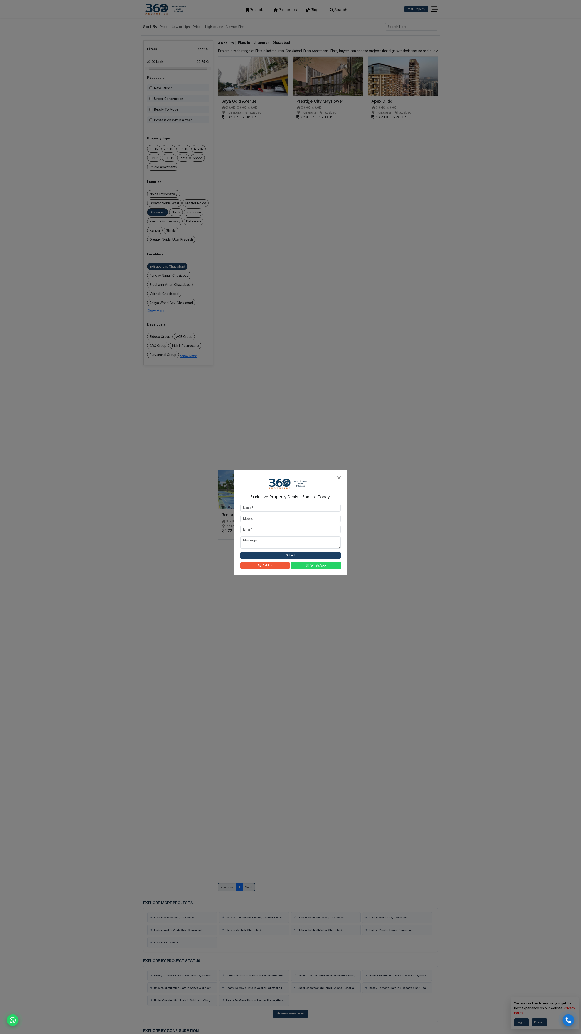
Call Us (267, 565)
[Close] (339, 478)
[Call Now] (568, 1020)
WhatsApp (318, 565)
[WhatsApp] (13, 1020)
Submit (290, 555)
